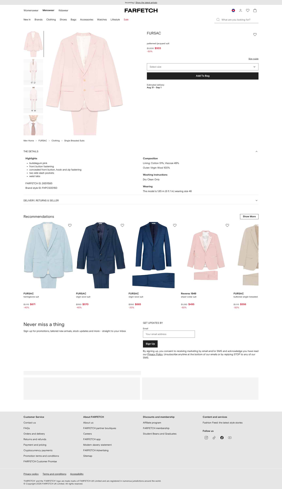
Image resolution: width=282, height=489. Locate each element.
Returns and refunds (35, 439)
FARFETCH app (92, 439)
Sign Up (150, 344)
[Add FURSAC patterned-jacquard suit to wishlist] (254, 34)
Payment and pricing (35, 445)
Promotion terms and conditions (41, 456)
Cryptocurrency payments (38, 450)
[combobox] (202, 66)
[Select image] (33, 44)
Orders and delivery (34, 433)
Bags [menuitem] (73, 19)
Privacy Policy (155, 354)
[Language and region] (233, 10)
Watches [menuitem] (102, 19)
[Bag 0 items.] (254, 10)
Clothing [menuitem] (51, 19)
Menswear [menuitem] (48, 10)
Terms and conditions (54, 474)
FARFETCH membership (156, 428)
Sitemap (87, 456)
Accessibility (77, 474)
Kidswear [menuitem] (63, 10)
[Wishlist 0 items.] (247, 10)
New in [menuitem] (27, 19)
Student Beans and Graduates (159, 433)
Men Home (29, 141)
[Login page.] (240, 10)
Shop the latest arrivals (146, 2)
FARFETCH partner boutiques (99, 428)
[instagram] (206, 437)
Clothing (56, 141)
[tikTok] (214, 437)
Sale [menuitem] (126, 19)
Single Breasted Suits (74, 141)
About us (88, 422)
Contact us (30, 422)
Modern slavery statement (97, 445)
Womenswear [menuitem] (31, 10)
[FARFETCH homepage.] (141, 10)
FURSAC (43, 141)
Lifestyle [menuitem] (115, 19)
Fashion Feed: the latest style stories (223, 422)
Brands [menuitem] (38, 19)
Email (145, 328)
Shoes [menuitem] (63, 19)
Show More (249, 216)
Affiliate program (152, 422)
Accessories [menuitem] (86, 19)
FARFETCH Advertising (96, 450)
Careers (87, 433)
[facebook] (222, 437)
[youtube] (229, 437)
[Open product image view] (84, 83)
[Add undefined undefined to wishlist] (69, 225)
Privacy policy (31, 474)
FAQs (27, 428)
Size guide (253, 59)
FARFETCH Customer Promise (40, 461)
